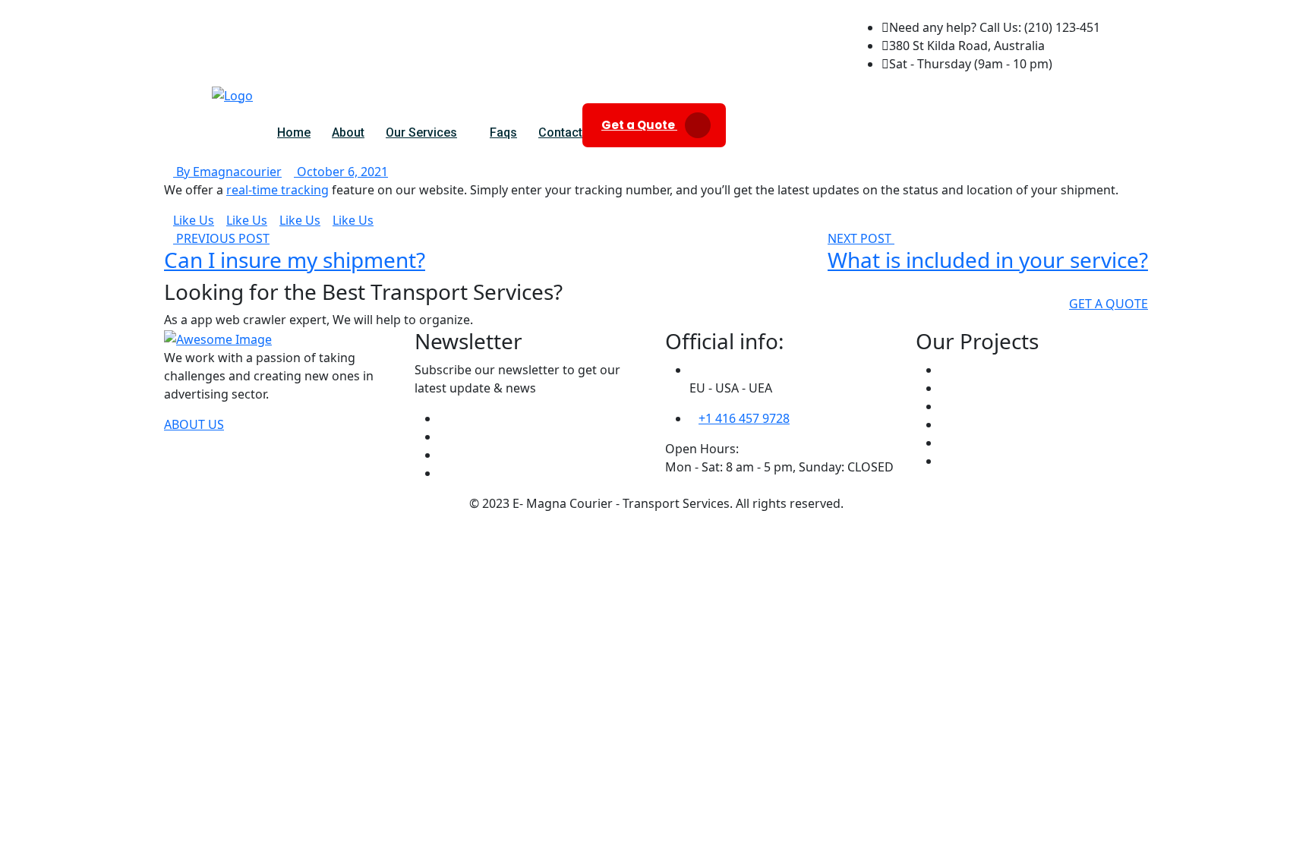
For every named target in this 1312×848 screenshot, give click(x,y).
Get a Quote (639, 125)
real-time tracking (277, 189)
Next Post (861, 238)
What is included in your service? (988, 259)
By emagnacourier (227, 171)
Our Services (421, 132)
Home (294, 132)
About (348, 132)
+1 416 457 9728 (744, 418)
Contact (560, 132)
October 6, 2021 (341, 171)
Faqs (503, 132)
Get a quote (1108, 303)
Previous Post (221, 238)
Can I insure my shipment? (294, 259)
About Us (194, 424)
